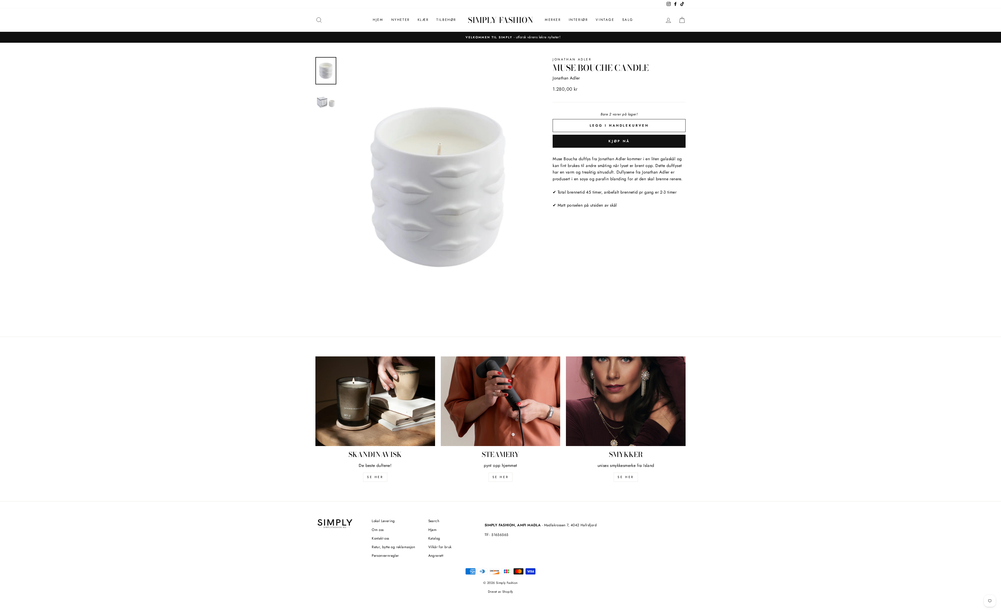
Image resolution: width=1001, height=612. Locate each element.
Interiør (578, 19)
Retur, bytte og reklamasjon (393, 546)
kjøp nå (619, 141)
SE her (375, 477)
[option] (500, 37)
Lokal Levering (383, 520)
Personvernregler (385, 555)
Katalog (434, 538)
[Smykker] (626, 401)
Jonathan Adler (572, 59)
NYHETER (400, 19)
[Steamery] (500, 401)
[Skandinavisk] (375, 401)
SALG (627, 19)
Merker (553, 19)
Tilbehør (446, 19)
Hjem (378, 19)
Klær (423, 19)
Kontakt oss (380, 538)
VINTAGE (605, 19)
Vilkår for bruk (440, 546)
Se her (500, 477)
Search (433, 520)
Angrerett (435, 555)
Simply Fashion (500, 20)
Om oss (377, 529)
